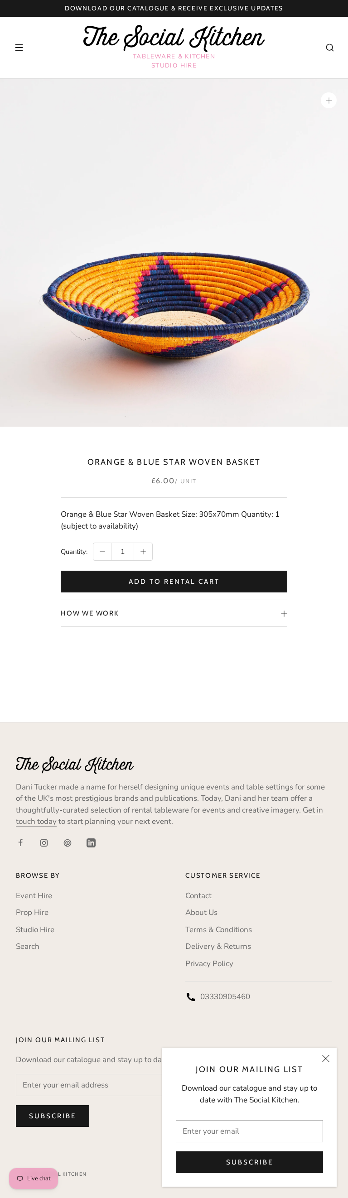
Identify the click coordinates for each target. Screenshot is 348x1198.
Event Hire (34, 895)
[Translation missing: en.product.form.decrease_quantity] (102, 551)
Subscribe (249, 1162)
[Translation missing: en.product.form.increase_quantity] (143, 551)
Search (27, 946)
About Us (201, 912)
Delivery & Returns (218, 946)
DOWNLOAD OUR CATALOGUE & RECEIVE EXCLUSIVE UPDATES (174, 8)
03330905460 (225, 996)
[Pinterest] (67, 842)
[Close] (326, 1058)
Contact (198, 895)
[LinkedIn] (91, 842)
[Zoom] (329, 100)
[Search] (329, 47)
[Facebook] (20, 842)
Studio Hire (35, 929)
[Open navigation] (19, 48)
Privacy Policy (209, 963)
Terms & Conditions (218, 929)
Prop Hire (32, 912)
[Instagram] (43, 842)
